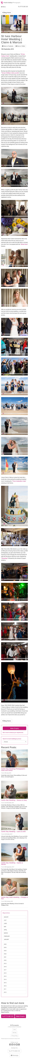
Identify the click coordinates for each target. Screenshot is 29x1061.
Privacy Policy (14, 1035)
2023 (5, 950)
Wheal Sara (24, 244)
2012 (5, 986)
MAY (5, 926)
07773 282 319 (23, 6)
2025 (5, 944)
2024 (5, 947)
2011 (5, 989)
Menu (4, 6)
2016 (5, 973)
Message (15, 1055)
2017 (5, 970)
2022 (5, 954)
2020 (5, 960)
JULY (5, 920)
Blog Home (7, 12)
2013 (5, 982)
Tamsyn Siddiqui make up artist (10, 73)
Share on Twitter (21, 46)
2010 (5, 992)
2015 (5, 976)
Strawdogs (5, 558)
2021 (5, 957)
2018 (5, 966)
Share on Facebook (8, 46)
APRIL (5, 930)
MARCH (6, 933)
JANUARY (6, 939)
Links (14, 1029)
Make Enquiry (14, 728)
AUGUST (6, 917)
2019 (5, 963)
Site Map (14, 1032)
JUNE (5, 923)
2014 (5, 979)
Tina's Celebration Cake (19, 481)
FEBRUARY (7, 936)
